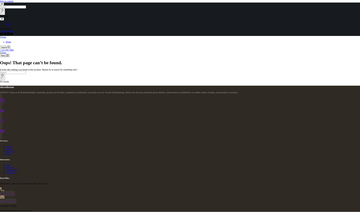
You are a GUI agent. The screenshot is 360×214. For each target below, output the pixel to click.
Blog (8, 154)
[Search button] (2, 77)
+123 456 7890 (7, 50)
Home (8, 42)
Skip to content (6, 1)
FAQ (8, 165)
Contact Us (11, 172)
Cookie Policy (12, 170)
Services (9, 149)
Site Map (10, 167)
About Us (10, 151)
